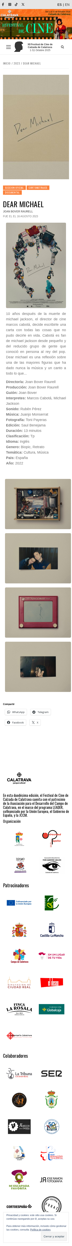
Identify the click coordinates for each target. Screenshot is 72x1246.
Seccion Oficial (14, 187)
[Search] (63, 46)
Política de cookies (40, 1229)
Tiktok (19, 4)
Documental (12, 192)
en (67, 4)
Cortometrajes (38, 187)
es (59, 4)
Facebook (6, 4)
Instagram (12, 4)
